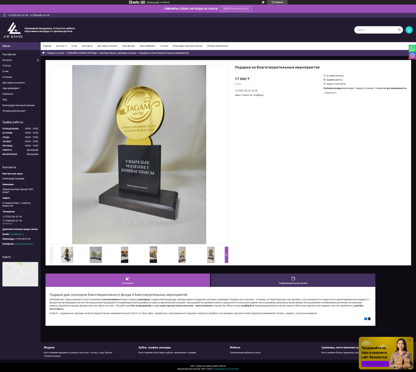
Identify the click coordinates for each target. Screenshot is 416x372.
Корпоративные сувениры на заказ (117, 53)
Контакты (87, 46)
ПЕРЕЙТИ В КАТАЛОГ (236, 8)
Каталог (60, 46)
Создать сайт (153, 2)
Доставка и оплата (107, 46)
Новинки (7, 93)
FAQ (4, 99)
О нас (74, 46)
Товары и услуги (55, 53)
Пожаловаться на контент (226, 369)
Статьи (164, 46)
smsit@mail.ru (17, 234)
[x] (369, 319)
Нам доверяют (148, 46)
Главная (47, 46)
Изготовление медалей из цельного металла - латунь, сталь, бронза (78, 352)
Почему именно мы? (217, 46)
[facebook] (365, 319)
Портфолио (128, 46)
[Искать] (399, 30)
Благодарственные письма (187, 46)
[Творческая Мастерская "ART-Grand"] (13, 29)
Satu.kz (222, 366)
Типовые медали (52, 356)
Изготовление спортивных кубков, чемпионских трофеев (167, 352)
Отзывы (7, 77)
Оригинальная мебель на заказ (245, 352)
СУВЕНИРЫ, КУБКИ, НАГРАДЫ (82, 53)
